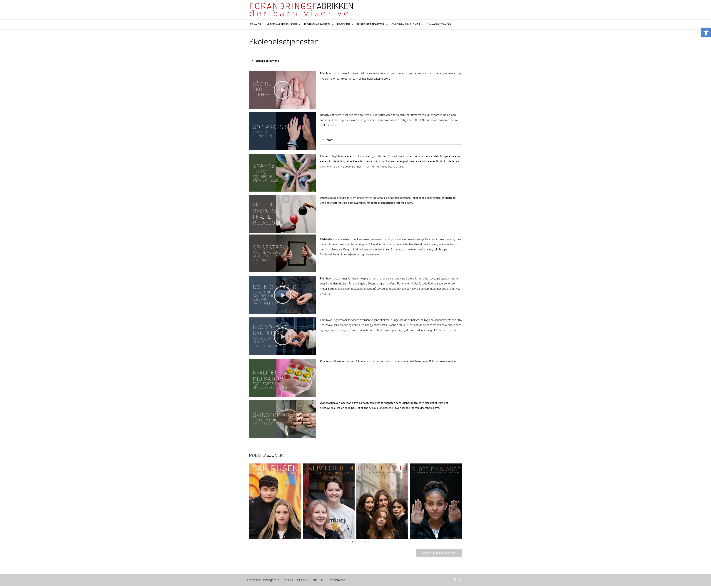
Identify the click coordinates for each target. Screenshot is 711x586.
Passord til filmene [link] (266, 61)
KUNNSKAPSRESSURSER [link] (282, 24)
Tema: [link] (329, 140)
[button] (355, 60)
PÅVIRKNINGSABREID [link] (317, 24)
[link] (706, 32)
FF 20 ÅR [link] (255, 24)
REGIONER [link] (343, 24)
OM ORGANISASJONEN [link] (405, 24)
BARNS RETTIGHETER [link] (370, 24)
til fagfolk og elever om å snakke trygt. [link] (348, 156)
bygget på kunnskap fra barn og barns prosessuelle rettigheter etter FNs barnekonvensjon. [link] (401, 361)
